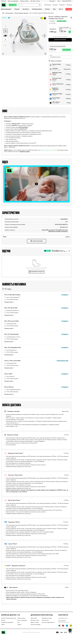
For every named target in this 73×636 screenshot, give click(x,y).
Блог (19, 622)
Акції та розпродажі (13, 1)
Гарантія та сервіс (35, 622)
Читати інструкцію (38, 241)
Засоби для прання (37, 9)
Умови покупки (45, 620)
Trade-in (3, 624)
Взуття (61, 9)
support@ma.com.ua (63, 618)
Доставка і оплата (35, 1)
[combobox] (60, 57)
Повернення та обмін (47, 618)
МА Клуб (3, 1)
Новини (19, 624)
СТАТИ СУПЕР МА (67, 49)
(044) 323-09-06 (62, 621)
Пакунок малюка (24, 1)
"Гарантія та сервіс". (25, 151)
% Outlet (68, 9)
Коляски (47, 9)
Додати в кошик (60, 40)
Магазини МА (34, 618)
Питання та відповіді (35, 624)
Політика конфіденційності (48, 622)
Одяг (54, 9)
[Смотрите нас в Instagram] (71, 626)
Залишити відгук (37, 272)
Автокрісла (26, 9)
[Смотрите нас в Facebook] (67, 626)
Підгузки (17, 9)
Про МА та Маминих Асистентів (8, 618)
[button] (36, 183)
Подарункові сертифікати (7, 622)
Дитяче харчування (6, 9)
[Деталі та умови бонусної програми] (70, 28)
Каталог (11, 5)
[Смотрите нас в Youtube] (63, 626)
